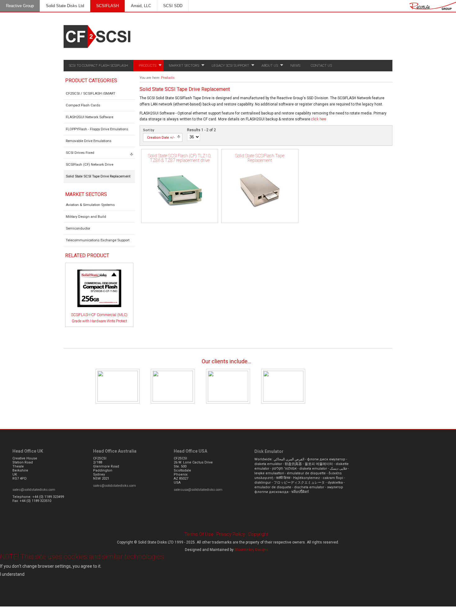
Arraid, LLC (141, 5)
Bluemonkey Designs (251, 550)
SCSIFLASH (107, 5)
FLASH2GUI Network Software (89, 117)
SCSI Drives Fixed (80, 152)
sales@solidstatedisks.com (33, 490)
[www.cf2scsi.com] (98, 49)
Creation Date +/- (161, 138)
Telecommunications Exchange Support (97, 240)
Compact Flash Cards (83, 105)
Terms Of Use (199, 534)
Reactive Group (20, 5)
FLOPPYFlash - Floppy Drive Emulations (97, 129)
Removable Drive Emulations (88, 141)
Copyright (258, 534)
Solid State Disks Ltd (65, 5)
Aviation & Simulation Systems (90, 205)
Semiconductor (78, 228)
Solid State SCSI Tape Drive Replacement (98, 176)
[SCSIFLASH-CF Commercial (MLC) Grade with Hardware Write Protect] (99, 311)
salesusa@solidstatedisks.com (198, 490)
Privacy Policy (231, 534)
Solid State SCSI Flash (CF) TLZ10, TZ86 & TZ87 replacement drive (179, 158)
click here (318, 119)
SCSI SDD (172, 5)
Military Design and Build (86, 216)
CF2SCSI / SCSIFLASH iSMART (90, 93)
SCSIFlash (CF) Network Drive (89, 164)
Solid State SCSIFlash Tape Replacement (259, 158)
